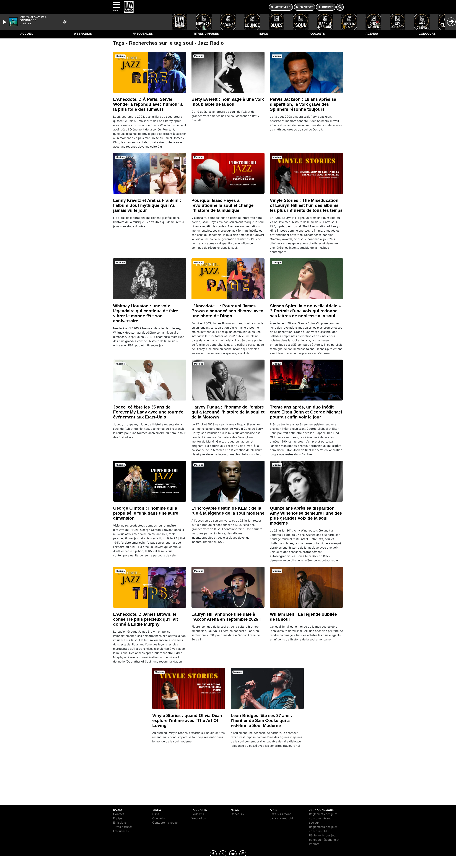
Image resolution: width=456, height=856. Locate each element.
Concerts (158, 818)
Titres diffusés (206, 33)
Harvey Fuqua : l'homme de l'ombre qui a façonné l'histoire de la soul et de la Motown (228, 412)
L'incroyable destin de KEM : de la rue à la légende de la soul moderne (227, 510)
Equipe (117, 818)
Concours (427, 33)
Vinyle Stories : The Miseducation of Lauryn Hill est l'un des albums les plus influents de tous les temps (306, 205)
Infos (263, 33)
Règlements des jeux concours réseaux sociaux (323, 818)
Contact (118, 814)
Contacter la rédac (165, 822)
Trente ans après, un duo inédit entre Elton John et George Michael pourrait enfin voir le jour (306, 412)
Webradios (83, 33)
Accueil (26, 33)
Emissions (119, 822)
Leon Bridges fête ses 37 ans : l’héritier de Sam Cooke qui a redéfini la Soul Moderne (261, 720)
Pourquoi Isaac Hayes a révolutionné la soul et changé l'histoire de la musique (222, 205)
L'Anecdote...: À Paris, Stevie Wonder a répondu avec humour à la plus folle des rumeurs (148, 104)
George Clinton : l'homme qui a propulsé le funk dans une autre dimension (145, 513)
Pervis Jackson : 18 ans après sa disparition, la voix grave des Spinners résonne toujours (303, 104)
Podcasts (317, 33)
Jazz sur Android (281, 818)
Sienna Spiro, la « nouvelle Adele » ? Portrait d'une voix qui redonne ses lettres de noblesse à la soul (305, 310)
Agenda (372, 33)
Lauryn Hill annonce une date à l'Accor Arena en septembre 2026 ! (226, 617)
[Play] (5, 22)
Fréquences (143, 33)
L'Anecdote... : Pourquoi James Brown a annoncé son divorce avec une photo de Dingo (227, 310)
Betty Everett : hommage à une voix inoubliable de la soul (227, 102)
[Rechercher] (340, 7)
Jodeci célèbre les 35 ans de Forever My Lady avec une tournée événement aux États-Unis (148, 412)
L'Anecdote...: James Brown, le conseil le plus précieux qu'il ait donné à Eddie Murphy (145, 619)
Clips (155, 814)
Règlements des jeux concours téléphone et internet (324, 840)
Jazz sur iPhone (280, 814)
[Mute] (65, 22)
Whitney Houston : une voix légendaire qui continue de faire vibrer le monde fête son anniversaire (145, 313)
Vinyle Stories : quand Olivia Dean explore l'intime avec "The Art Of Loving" (187, 720)
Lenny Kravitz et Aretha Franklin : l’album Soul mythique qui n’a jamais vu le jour (147, 205)
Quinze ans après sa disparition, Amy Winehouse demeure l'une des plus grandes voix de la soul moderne (306, 515)
